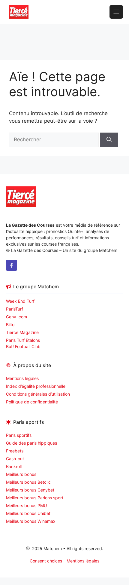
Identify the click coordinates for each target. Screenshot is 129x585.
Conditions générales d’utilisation (38, 394)
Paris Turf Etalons (23, 340)
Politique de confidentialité (32, 401)
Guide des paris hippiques (31, 443)
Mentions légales (22, 378)
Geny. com (16, 316)
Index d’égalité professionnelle (36, 386)
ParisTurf (14, 308)
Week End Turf (20, 301)
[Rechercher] (109, 140)
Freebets (14, 450)
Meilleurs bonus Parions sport (34, 497)
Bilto (10, 324)
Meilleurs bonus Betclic (28, 482)
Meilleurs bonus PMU (26, 505)
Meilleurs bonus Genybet (30, 489)
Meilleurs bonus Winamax (31, 521)
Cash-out (15, 458)
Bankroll (14, 466)
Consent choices (46, 560)
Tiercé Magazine (22, 332)
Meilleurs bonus (21, 474)
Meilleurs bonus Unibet (28, 513)
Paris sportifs (19, 435)
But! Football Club (23, 346)
